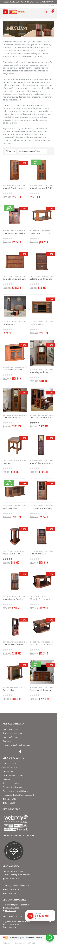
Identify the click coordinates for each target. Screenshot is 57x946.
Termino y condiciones (13, 783)
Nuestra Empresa (10, 729)
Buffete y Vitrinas (9, 186)
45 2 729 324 (10, 927)
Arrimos (6, 687)
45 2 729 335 (10, 893)
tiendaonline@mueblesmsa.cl (18, 745)
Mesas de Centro (47, 231)
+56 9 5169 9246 (11, 799)
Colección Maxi (22, 186)
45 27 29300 (10, 803)
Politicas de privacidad (13, 787)
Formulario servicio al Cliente (15, 791)
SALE (25, 276)
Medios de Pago (10, 767)
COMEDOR (45, 415)
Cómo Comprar (9, 763)
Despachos (8, 771)
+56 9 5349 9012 (12, 889)
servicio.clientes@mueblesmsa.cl (19, 795)
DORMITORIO (18, 276)
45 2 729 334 (10, 910)
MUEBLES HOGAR (20, 367)
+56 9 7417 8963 (12, 907)
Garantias (7, 779)
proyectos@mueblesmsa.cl (17, 905)
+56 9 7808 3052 (12, 924)
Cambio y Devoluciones (13, 775)
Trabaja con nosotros (12, 733)
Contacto (7, 741)
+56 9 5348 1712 (12, 878)
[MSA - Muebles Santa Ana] (17, 12)
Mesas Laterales (20, 551)
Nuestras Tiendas (10, 737)
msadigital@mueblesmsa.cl (17, 885)
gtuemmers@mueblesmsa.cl (17, 921)
